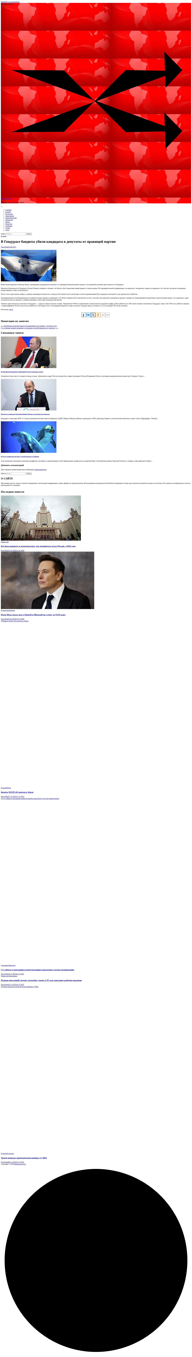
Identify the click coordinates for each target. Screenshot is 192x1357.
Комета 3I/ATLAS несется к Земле (17, 792)
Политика (9, 214)
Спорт (7, 228)
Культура (8, 224)
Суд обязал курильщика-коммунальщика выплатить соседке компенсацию (37, 970)
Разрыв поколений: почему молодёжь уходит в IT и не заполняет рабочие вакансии (41, 980)
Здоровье (8, 226)
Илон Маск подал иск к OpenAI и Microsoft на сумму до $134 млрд (33, 615)
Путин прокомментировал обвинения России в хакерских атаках (22, 372)
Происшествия (11, 218)
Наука (7, 222)
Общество (9, 220)
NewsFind (4, 247)
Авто (7, 230)
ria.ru (11, 309)
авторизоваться (40, 470)
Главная (8, 210)
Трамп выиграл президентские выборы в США (24, 1158)
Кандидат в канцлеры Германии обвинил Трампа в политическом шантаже (25, 414)
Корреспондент (7, 198)
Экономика (9, 216)
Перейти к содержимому (10, 2)
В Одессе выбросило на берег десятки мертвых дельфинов (20, 456)
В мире (8, 212)
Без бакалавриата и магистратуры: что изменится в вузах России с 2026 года (38, 546)
